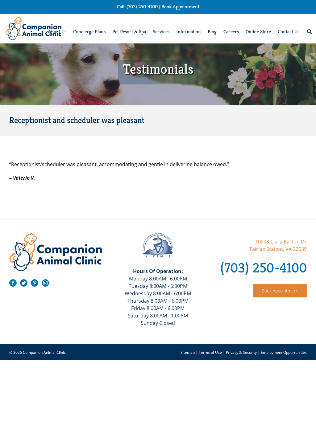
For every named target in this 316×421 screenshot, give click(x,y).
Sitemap (188, 352)
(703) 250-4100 (263, 267)
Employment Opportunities (284, 352)
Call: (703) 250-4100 (137, 6)
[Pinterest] (34, 283)
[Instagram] (45, 283)
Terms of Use (210, 352)
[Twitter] (23, 283)
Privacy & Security (241, 352)
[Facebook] (13, 283)
